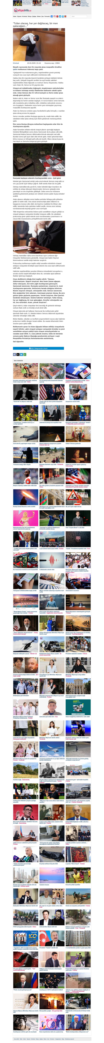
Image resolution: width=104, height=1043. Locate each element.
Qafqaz (34, 16)
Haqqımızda (58, 1039)
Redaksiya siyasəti (69, 1039)
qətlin (15, 69)
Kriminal (24, 16)
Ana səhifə (16, 1039)
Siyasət (19, 16)
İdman (39, 16)
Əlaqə (63, 1039)
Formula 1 (47, 16)
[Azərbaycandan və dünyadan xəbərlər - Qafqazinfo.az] (22, 10)
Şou (42, 16)
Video (21, 1039)
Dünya (29, 16)
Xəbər (14, 16)
